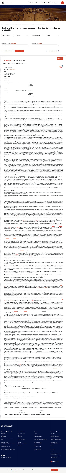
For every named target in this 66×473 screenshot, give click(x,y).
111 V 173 (38, 287)
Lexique (52, 445)
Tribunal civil (3, 435)
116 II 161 (7, 238)
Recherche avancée (53, 50)
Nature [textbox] (48, 35)
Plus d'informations (14, 470)
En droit (60, 67)
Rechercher (19, 50)
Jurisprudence (7, 24)
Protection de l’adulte (37, 446)
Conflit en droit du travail (38, 436)
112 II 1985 (25, 311)
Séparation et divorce (37, 449)
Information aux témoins (38, 442)
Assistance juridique (37, 435)
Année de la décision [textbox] (6, 35)
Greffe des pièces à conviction (6, 448)
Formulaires (52, 451)
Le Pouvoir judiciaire (23, 6)
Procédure (32, 32)
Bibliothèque (20, 445)
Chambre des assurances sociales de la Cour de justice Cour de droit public (34, 24)
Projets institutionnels (21, 439)
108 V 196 (45, 236)
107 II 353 (15, 311)
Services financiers (54, 457)
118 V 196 (22, 250)
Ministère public (3, 433)
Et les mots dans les (36, 43)
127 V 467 (17, 215)
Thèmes (30, 6)
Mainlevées (36, 445)
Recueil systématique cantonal (56, 439)
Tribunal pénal (3, 436)
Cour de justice (3, 445)
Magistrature (20, 436)
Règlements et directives (22, 440)
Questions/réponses (54, 454)
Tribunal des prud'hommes (5, 440)
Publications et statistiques (22, 443)
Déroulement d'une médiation (6, 457)
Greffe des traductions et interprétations (8, 449)
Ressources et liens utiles (38, 6)
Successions (36, 450)
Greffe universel (3, 450)
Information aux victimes (38, 443)
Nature (47, 32)
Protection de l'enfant (37, 448)
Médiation (16, 6)
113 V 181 (24, 220)
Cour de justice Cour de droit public (16, 24)
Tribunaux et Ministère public (7, 6)
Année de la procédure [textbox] (36, 35)
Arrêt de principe (12, 40)
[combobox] (7, 35)
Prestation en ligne (54, 442)
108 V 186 (45, 287)
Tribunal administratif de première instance (8, 443)
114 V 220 (17, 254)
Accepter (54, 470)
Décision (2, 32)
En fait (60, 66)
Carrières (19, 437)
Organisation (20, 435)
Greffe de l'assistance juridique (6, 446)
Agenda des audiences (54, 435)
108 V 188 (55, 368)
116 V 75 (53, 226)
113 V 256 (11, 300)
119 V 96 (30, 255)
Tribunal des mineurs (4, 442)
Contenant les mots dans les (8, 43)
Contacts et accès (49, 6)
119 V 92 (38, 236)
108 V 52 (18, 227)
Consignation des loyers (38, 437)
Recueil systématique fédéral (55, 440)
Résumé (4, 40)
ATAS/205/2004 (8, 60)
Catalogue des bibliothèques (55, 443)
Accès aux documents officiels (56, 453)
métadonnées (13, 43)
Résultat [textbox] (18, 35)
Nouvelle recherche (8, 50)
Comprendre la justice (21, 433)
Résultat (17, 32)
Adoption (35, 433)
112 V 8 (36, 220)
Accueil (2, 24)
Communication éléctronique (55, 436)
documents (40, 43)
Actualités (19, 442)
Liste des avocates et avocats (55, 437)
